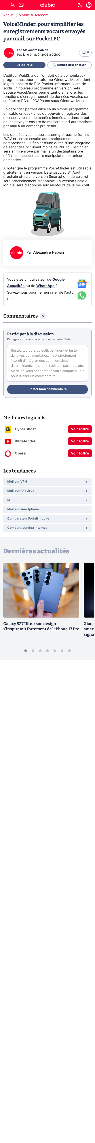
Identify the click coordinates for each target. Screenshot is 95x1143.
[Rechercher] (12, 5)
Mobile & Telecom (33, 15)
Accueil (9, 15)
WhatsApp (45, 286)
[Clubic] (47, 5)
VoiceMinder (27, 92)
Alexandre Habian (35, 50)
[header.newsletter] (21, 5)
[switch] (80, 5)
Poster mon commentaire (47, 389)
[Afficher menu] (5, 5)
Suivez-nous (24, 65)
